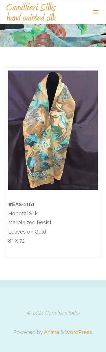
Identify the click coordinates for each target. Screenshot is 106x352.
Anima (51, 332)
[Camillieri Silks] (31, 12)
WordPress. (79, 332)
